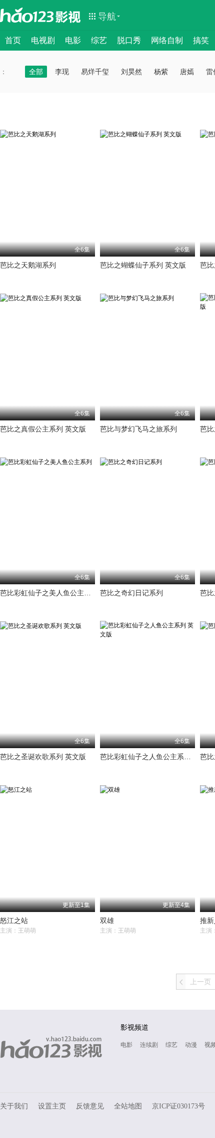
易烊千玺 (95, 72)
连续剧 (149, 1044)
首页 (13, 40)
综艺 (99, 40)
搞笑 (201, 40)
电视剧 (43, 40)
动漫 (191, 1044)
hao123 (27, 15)
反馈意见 (90, 1106)
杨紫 (161, 72)
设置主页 (52, 1106)
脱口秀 (129, 40)
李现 (62, 72)
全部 (36, 72)
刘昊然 (131, 72)
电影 (73, 40)
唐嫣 (187, 72)
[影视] (69, 16)
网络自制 (167, 40)
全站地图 (128, 1106)
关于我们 (14, 1106)
